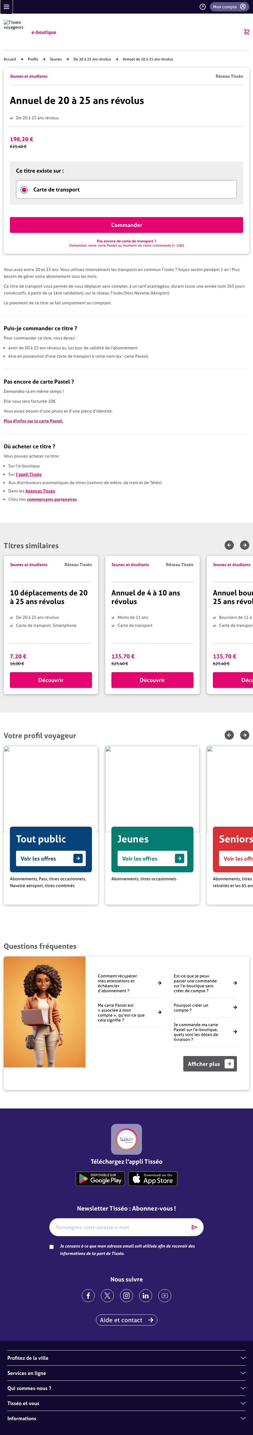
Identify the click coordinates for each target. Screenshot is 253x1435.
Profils (33, 59)
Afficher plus (204, 1063)
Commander (126, 224)
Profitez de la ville (27, 1358)
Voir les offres (38, 858)
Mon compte (225, 7)
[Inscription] (194, 1227)
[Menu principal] (6, 7)
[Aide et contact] (203, 7)
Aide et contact (121, 1320)
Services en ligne (26, 1373)
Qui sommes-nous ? (29, 1388)
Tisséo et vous (23, 1403)
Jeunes (56, 59)
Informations (21, 1418)
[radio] (24, 190)
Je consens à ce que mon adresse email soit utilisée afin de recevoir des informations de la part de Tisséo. (127, 1249)
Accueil (10, 59)
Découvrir (51, 680)
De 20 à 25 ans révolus (92, 59)
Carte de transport (56, 189)
